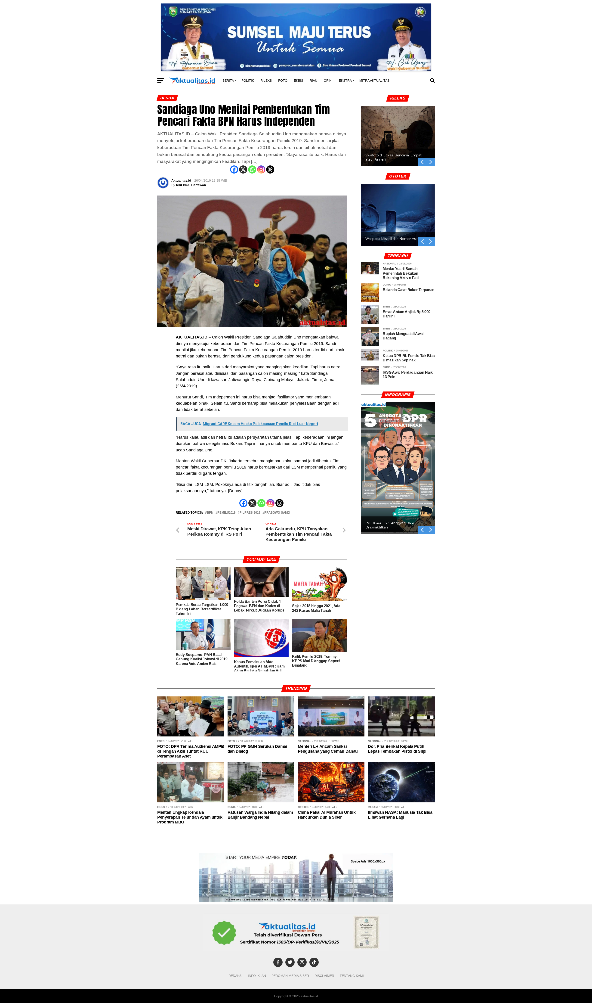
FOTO (282, 80)
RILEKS (266, 80)
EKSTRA (345, 80)
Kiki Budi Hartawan (191, 185)
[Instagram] (261, 169)
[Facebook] (234, 169)
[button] (398, 136)
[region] (398, 130)
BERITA (228, 80)
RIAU (313, 80)
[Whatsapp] (252, 169)
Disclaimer (324, 976)
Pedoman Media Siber (290, 976)
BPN (210, 512)
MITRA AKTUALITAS (374, 80)
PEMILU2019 (226, 512)
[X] (243, 169)
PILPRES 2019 (250, 512)
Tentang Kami (352, 976)
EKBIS (298, 80)
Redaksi (235, 976)
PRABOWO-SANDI (277, 512)
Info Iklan (257, 976)
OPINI (328, 80)
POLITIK (247, 80)
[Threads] (270, 169)
